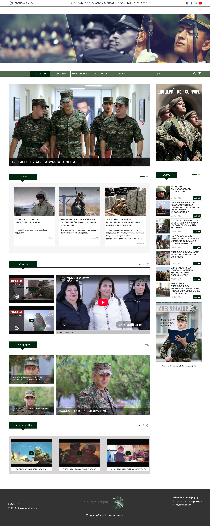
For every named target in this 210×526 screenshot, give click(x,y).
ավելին (142, 176)
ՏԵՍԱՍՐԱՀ (101, 73)
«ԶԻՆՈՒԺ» (60, 73)
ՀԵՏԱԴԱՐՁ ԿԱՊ (24, 3)
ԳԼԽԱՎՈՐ (40, 73)
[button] (142, 123)
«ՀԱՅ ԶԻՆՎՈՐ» (81, 73)
